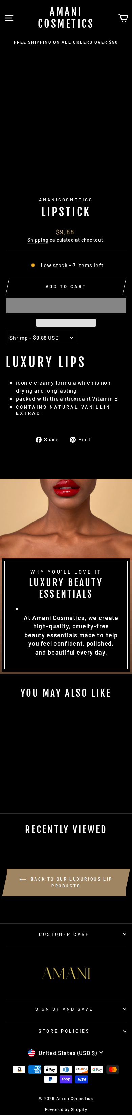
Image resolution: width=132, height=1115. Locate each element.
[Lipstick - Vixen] (28, 781)
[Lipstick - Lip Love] (13, 781)
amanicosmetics (66, 199)
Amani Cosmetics (66, 17)
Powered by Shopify (66, 1109)
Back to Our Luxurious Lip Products (71, 882)
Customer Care (64, 934)
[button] (66, 305)
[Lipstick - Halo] (36, 781)
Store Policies (64, 1031)
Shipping (38, 240)
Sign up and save (64, 1009)
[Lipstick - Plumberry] (44, 781)
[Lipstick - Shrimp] (20, 781)
